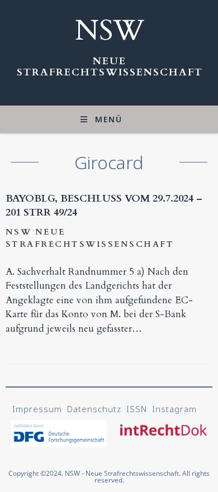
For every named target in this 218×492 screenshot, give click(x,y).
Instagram (174, 408)
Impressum (37, 408)
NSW (109, 31)
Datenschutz (94, 408)
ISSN (136, 408)
